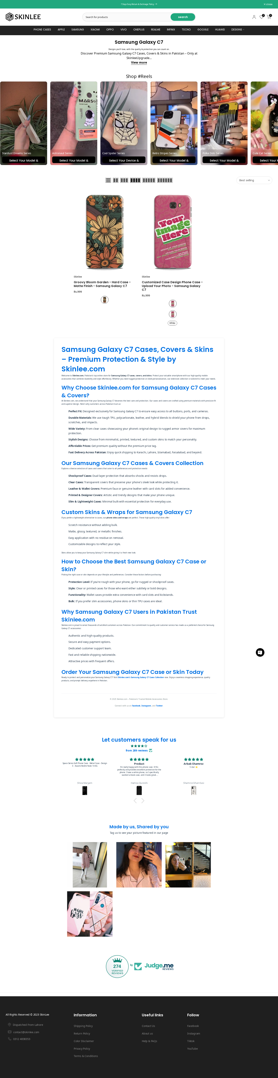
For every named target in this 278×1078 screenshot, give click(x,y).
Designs (236, 29)
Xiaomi (95, 29)
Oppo (110, 29)
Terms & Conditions (86, 1056)
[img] (139, 746)
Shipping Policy (83, 1026)
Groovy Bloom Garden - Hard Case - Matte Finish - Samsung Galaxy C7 (102, 284)
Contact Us (148, 1026)
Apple (61, 29)
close (10, 4)
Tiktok (190, 1041)
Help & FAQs (149, 1041)
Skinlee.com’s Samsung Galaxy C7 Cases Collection (141, 677)
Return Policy (82, 1033)
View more (139, 62)
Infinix (171, 29)
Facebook (136, 705)
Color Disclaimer (84, 1041)
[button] (260, 652)
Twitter (159, 705)
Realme (155, 29)
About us (147, 1033)
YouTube (192, 1048)
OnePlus (138, 29)
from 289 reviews (137, 750)
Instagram (146, 705)
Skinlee (78, 276)
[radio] (105, 300)
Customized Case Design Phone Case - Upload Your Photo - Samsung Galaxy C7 (172, 286)
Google (203, 29)
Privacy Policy (82, 1048)
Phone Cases (42, 29)
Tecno (186, 29)
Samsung (77, 29)
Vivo (123, 29)
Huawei (220, 29)
